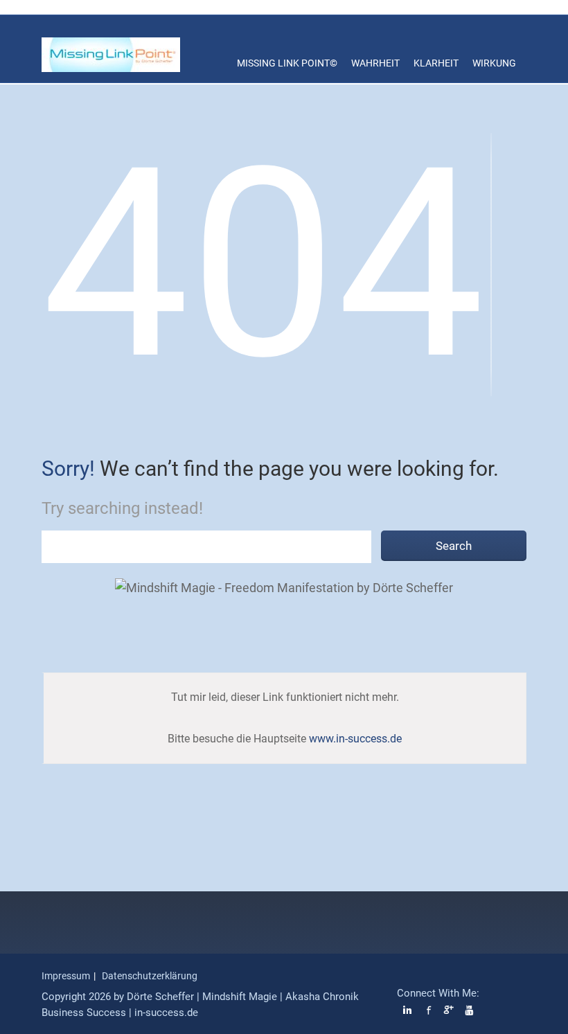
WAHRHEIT (375, 63)
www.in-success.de (355, 738)
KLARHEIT (436, 63)
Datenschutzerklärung (149, 975)
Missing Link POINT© (287, 63)
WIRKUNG (494, 63)
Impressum (66, 975)
